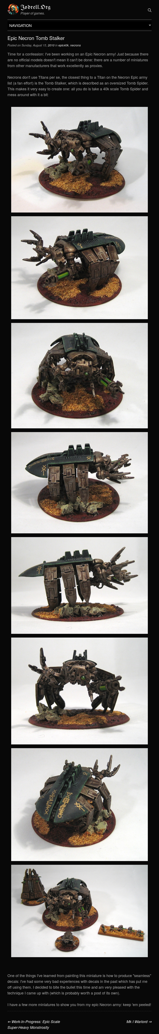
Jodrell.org (35, 7)
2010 (51, 45)
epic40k (63, 45)
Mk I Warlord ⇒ (139, 1021)
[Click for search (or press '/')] (150, 10)
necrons (75, 45)
